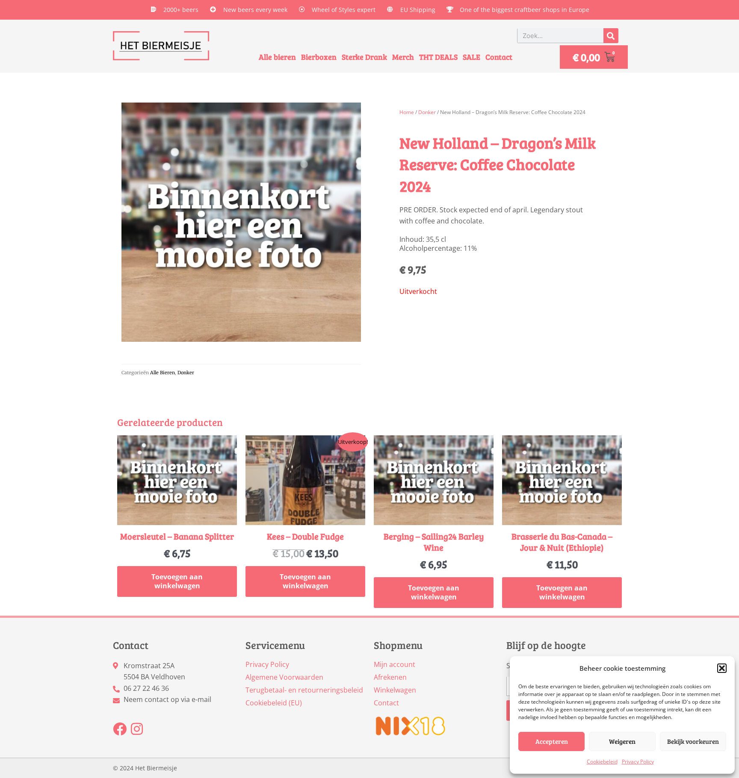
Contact (498, 57)
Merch (403, 57)
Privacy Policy (638, 761)
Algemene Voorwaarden (284, 677)
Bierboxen (319, 57)
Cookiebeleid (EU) (273, 703)
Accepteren (551, 741)
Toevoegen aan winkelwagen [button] (177, 581)
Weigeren (622, 741)
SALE (471, 57)
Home (406, 112)
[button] (722, 668)
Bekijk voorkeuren (693, 741)
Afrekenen (390, 677)
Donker (185, 373)
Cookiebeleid (602, 761)
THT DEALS (438, 57)
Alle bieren (277, 57)
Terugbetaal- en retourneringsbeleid (304, 690)
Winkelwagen (395, 690)
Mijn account (394, 664)
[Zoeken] (610, 35)
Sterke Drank (364, 57)
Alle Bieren (162, 373)
